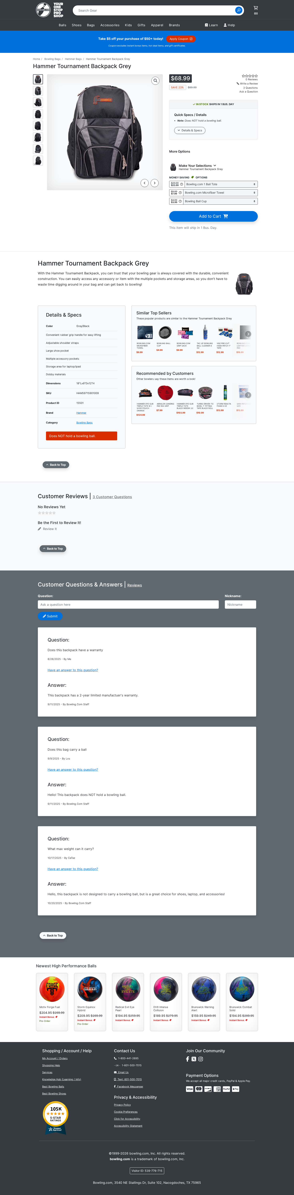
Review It (49, 529)
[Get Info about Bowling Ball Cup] (180, 201)
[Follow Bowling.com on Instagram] (201, 1059)
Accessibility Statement (128, 1125)
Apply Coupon (180, 38)
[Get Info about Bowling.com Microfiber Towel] (180, 192)
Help (231, 25)
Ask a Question (248, 91)
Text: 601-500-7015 (129, 1079)
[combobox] (155, 10)
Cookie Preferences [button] (126, 1111)
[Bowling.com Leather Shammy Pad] (245, 332)
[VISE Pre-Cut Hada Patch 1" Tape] (225, 332)
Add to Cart (211, 216)
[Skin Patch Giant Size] (245, 392)
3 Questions (250, 87)
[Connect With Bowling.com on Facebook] (189, 1059)
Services (47, 1072)
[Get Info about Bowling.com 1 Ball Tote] (181, 184)
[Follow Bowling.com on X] (195, 1059)
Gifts (141, 25)
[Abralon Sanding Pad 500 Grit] (165, 392)
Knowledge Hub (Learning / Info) (61, 1079)
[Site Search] (238, 10)
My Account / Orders (55, 1058)
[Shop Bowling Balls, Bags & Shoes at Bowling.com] (49, 10)
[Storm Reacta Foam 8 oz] (225, 392)
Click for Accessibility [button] (127, 1118)
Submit (52, 616)
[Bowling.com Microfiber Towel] (145, 332)
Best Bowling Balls (53, 1086)
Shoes (76, 25)
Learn (213, 25)
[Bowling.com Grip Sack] (185, 332)
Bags (91, 25)
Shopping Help (51, 1065)
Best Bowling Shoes (54, 1093)
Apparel (157, 25)
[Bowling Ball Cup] (165, 332)
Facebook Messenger (129, 1086)
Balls (62, 25)
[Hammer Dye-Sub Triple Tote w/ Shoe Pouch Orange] (145, 392)
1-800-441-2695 (128, 1058)
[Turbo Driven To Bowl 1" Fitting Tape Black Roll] (205, 392)
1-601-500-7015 (132, 1065)
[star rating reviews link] (245, 75)
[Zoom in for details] (155, 81)
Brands (174, 25)
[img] (226, 1089)
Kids (128, 25)
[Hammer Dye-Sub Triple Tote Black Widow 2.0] (185, 392)
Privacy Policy (122, 1104)
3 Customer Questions (112, 497)
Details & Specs (191, 130)
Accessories (109, 25)
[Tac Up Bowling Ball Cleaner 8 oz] (205, 332)
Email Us (123, 1072)
